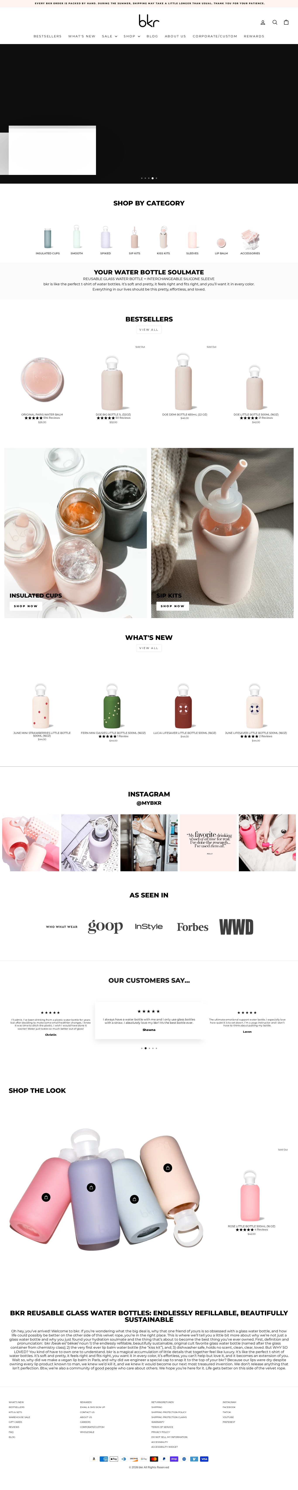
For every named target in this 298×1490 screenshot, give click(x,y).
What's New (82, 36)
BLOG (12, 1437)
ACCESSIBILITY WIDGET (164, 1447)
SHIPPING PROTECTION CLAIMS (169, 1417)
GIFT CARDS (15, 1422)
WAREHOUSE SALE (19, 1417)
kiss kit (155, 1348)
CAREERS (85, 1422)
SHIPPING (156, 1407)
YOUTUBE (228, 1417)
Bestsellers (48, 36)
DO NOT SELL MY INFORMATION (169, 1437)
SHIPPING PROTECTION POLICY (168, 1412)
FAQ (11, 1432)
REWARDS (86, 1402)
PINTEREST (229, 1422)
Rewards (254, 36)
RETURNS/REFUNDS (162, 1402)
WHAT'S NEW (16, 1402)
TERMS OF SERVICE (162, 1427)
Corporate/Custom (215, 36)
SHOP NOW (30, 165)
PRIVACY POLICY (160, 1432)
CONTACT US (87, 1412)
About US (175, 36)
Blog (152, 36)
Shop (130, 36)
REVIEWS (14, 1427)
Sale (108, 36)
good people (106, 1368)
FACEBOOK (229, 1407)
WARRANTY (157, 1422)
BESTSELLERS (16, 1407)
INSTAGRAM (229, 1402)
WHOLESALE (87, 1432)
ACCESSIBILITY (159, 1442)
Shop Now (26, 606)
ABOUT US (86, 1417)
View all (149, 329)
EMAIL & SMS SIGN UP (92, 1407)
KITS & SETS (15, 1412)
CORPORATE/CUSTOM (92, 1427)
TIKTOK (227, 1412)
